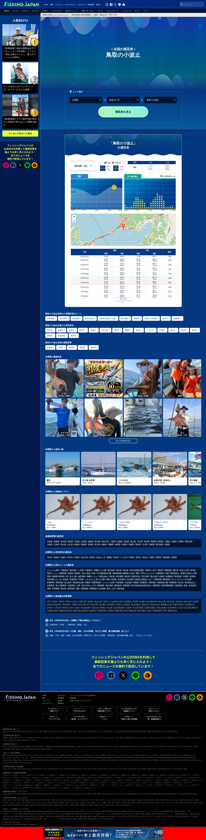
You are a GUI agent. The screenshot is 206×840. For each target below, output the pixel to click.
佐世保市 (5, 802)
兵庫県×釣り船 (161, 758)
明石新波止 (174, 573)
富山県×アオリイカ (122, 778)
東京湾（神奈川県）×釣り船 (145, 755)
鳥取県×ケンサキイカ (30, 783)
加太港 (84, 746)
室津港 (192, 576)
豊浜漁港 (51, 811)
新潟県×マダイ (92, 778)
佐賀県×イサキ (151, 785)
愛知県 (153, 541)
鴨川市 (37, 738)
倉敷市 (108, 805)
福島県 (90, 541)
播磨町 (127, 330)
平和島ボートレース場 (10, 814)
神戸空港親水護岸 (137, 570)
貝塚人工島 (69, 811)
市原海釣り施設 (82, 819)
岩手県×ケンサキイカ (19, 775)
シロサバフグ (52, 610)
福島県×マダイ (106, 775)
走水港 (110, 746)
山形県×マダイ (75, 775)
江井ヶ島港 (85, 573)
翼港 (49, 576)
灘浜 (78, 588)
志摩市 (128, 800)
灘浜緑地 (117, 585)
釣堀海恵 (50, 582)
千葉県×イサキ (17, 778)
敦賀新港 (22, 816)
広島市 (145, 738)
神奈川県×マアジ (60, 778)
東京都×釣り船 (130, 758)
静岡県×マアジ (39, 780)
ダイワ (137, 11)
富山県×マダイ (141, 778)
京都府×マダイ (130, 780)
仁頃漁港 (101, 588)
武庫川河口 (135, 576)
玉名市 (61, 805)
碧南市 (195, 802)
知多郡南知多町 (129, 738)
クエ (71, 607)
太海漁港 (18, 749)
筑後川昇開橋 (14, 816)
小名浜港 (62, 811)
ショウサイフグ (116, 601)
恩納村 (153, 802)
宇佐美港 (115, 746)
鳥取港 (67, 816)
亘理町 (124, 802)
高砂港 (112, 576)
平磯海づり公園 (100, 570)
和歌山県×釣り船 (141, 758)
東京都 (97, 541)
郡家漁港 (158, 579)
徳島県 (93, 347)
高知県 (90, 544)
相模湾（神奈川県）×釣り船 (111, 755)
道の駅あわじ (190, 582)
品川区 (160, 738)
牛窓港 (51, 816)
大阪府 (60, 347)
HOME (46, 4)
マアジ (106, 601)
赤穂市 (93, 330)
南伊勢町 (61, 802)
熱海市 (155, 738)
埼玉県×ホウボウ (186, 775)
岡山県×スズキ (65, 783)
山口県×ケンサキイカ (148, 783)
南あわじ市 (100, 557)
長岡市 (19, 740)
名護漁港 (159, 814)
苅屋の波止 (103, 576)
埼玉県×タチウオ (175, 775)
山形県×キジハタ (95, 775)
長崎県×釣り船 (157, 760)
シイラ (180, 607)
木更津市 (65, 800)
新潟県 (126, 541)
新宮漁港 (136, 816)
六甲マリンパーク (147, 573)
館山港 (11, 819)
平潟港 (184, 746)
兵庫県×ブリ (168, 780)
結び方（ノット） (72, 11)
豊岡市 (49, 336)
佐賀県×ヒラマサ (141, 785)
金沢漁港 (34, 746)
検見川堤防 (6, 816)
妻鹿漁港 (168, 570)
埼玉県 (35, 731)
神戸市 (82, 330)
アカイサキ (102, 610)
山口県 (70, 544)
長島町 (196, 800)
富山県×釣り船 (167, 760)
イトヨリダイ (138, 607)
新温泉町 (61, 336)
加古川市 (104, 330)
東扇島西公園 (168, 811)
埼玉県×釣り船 (86, 760)
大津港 (82, 811)
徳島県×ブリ (159, 783)
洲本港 (160, 570)
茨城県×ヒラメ (154, 775)
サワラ (68, 601)
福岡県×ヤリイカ (105, 785)
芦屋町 (172, 802)
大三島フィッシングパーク (50, 819)
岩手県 (63, 541)
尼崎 (137, 573)
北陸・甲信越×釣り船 (35, 755)
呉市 (119, 800)
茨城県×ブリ (145, 775)
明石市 (49, 330)
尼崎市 (194, 330)
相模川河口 (33, 814)
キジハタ (98, 601)
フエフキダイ (119, 607)
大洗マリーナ (52, 814)
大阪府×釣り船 (7, 760)
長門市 (114, 802)
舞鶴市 (181, 802)
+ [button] (74, 216)
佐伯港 (77, 816)
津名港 (125, 570)
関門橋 (154, 814)
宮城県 (77, 541)
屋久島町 (44, 805)
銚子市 (28, 740)
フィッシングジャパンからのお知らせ (83, 695)
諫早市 (91, 805)
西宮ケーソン (52, 573)
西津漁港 (48, 749)
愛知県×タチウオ (68, 780)
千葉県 (113, 541)
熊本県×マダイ (197, 785)
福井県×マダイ (195, 778)
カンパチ (161, 601)
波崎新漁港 (78, 814)
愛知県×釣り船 (171, 758)
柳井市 (77, 805)
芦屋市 (162, 330)
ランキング (59, 4)
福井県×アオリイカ (9, 780)
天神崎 (191, 814)
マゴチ (135, 601)
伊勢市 (33, 802)
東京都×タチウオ (37, 778)
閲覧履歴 (91, 4)
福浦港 (130, 746)
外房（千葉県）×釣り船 (127, 755)
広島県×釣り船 (181, 758)
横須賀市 (5, 738)
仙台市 (158, 802)
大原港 (10, 746)
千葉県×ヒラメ (7, 778)
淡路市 (71, 330)
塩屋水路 (73, 579)
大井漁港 (24, 749)
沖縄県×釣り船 (17, 760)
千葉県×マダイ (196, 775)
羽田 (121, 814)
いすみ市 (26, 738)
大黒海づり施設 (140, 814)
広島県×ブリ (115, 783)
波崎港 (43, 749)
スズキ (195, 601)
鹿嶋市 (32, 738)
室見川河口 (34, 816)
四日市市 (152, 800)
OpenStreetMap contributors (167, 245)
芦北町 (88, 802)
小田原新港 (47, 746)
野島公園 (107, 811)
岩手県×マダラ (7, 775)
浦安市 (28, 802)
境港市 (33, 740)
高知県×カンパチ (60, 785)
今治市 (45, 802)
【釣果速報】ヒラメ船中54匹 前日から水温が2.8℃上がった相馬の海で (20, 122)
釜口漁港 (109, 585)
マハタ (109, 607)
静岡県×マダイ (20, 780)
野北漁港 (27, 814)
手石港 (89, 746)
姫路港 (77, 573)
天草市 (24, 802)
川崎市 (72, 805)
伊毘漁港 (152, 582)
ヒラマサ (94, 604)
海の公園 (197, 814)
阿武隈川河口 (184, 814)
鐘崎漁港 (15, 746)
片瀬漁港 (74, 819)
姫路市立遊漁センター (144, 579)
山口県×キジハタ (125, 783)
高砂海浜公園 (78, 582)
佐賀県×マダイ (130, 785)
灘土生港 (154, 576)
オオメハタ (172, 610)
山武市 (5, 740)
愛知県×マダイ (58, 780)
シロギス (127, 601)
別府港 (185, 576)
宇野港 (57, 811)
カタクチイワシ (65, 610)
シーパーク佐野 (108, 582)
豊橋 (89, 816)
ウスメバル (161, 607)
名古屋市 (115, 800)
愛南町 (93, 802)
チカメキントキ (121, 610)
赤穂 (108, 579)
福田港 (118, 811)
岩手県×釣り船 (177, 760)
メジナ (128, 607)
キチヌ (65, 607)
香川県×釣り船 (7, 763)
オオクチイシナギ (80, 610)
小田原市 (52, 738)
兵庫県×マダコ (186, 780)
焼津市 (119, 802)
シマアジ (92, 610)
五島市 (77, 802)
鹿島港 (29, 811)
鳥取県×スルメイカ (54, 783)
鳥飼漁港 (100, 585)
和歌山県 (188, 541)
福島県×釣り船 (187, 760)
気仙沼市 (17, 805)
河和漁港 (50, 318)
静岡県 (160, 541)
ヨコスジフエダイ (54, 604)
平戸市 (93, 800)
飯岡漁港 (54, 746)
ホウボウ (66, 604)
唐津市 (182, 800)
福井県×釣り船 (152, 758)
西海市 (200, 802)
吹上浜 (189, 816)
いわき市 (98, 802)
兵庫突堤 (50, 585)
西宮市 (116, 330)
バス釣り (45, 11)
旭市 (136, 738)
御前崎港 (148, 814)
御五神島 (63, 318)
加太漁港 (76, 811)
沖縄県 (167, 544)
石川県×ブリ (151, 778)
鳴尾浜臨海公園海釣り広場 (123, 573)
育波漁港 (119, 582)
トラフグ (57, 607)
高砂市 (138, 330)
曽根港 (136, 582)
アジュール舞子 (53, 570)
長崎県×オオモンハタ (185, 785)
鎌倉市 (141, 738)
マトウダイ (141, 610)
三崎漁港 (194, 816)
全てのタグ (82, 4)
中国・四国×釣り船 (48, 755)
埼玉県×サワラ (164, 775)
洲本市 (172, 330)
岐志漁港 (94, 746)
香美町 (73, 336)
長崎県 (131, 544)
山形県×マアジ (85, 775)
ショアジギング (57, 11)
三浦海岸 (176, 811)
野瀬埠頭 (143, 582)
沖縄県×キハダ (79, 788)
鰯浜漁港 (166, 579)
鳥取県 (71, 347)
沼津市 (75, 738)
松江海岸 (67, 582)
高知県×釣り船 (116, 760)
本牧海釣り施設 (17, 811)
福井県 (146, 541)
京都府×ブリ (121, 780)
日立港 (126, 814)
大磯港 (112, 816)
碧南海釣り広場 (70, 814)
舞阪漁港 (38, 811)
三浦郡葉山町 (12, 740)
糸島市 (112, 738)
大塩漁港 (128, 582)
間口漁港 (21, 746)
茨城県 (119, 541)
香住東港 (119, 576)
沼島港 (87, 582)
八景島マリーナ (101, 814)
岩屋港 (70, 573)
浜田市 (67, 802)
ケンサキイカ (151, 601)
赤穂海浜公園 (162, 582)
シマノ (145, 11)
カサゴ (90, 601)
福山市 (177, 800)
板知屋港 (76, 318)
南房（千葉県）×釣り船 (10, 758)
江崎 (78, 585)
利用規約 (73, 698)
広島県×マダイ (95, 783)
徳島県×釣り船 (136, 760)
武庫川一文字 (150, 570)
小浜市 (117, 738)
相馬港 (156, 811)
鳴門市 (43, 800)
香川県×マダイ (188, 783)
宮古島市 (18, 802)
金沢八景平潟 (155, 746)
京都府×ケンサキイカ (110, 780)
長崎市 (27, 800)
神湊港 (5, 746)
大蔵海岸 (88, 570)
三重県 (167, 541)
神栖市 (188, 738)
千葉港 (163, 816)
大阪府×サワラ (150, 780)
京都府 (49, 347)
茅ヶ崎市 (12, 802)
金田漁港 (147, 746)
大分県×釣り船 (17, 763)
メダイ (110, 610)
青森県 (56, 541)
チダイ (49, 607)
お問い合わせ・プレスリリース (81, 701)
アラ (165, 610)
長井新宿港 (163, 746)
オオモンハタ (166, 604)
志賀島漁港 (27, 819)
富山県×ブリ (132, 778)
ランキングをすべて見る (20, 133)
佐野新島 (55, 588)
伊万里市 (39, 802)
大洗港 (12, 749)
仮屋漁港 (169, 576)
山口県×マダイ (136, 783)
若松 (39, 814)
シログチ (126, 604)
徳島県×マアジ (168, 783)
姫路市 (60, 330)
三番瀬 (24, 811)
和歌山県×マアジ (8, 783)
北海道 (50, 541)
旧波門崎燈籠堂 (167, 585)
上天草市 (82, 802)
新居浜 (110, 819)
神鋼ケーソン (92, 576)
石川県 (140, 541)
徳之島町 (10, 805)
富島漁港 (173, 582)
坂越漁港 (84, 588)
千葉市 (109, 802)
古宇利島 (105, 819)
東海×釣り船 (23, 755)
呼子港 (93, 814)
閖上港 (113, 811)
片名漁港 (31, 749)
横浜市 (16, 738)
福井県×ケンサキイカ (183, 778)
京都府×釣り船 (27, 760)
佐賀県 (124, 544)
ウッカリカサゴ (190, 607)
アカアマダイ (178, 604)
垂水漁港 (111, 570)
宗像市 (11, 738)
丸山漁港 (130, 579)
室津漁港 (178, 576)
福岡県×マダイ (95, 785)
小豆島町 (139, 800)
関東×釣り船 (6, 755)
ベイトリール (126, 11)
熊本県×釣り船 (126, 760)
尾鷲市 (82, 805)
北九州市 (106, 738)
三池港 (161, 811)
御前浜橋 (59, 582)
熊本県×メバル (17, 788)
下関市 (53, 800)
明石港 (118, 570)
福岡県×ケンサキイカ (118, 785)
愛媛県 (111, 544)
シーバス (15, 11)
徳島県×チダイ (178, 783)
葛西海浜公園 (99, 811)
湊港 (93, 573)
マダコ (61, 601)
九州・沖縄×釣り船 (61, 755)
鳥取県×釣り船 (56, 760)
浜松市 (10, 800)
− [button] (74, 220)
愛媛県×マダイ (30, 785)
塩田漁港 (178, 585)
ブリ (49, 601)
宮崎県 (151, 544)
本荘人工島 (184, 570)
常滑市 (162, 800)
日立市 (42, 738)
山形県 (84, 541)
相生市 (183, 330)
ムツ (149, 610)
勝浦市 (47, 738)
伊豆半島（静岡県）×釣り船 (186, 755)
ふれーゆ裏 (109, 814)
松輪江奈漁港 (123, 746)
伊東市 (96, 738)
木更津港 (130, 816)
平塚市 (24, 740)
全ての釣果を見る (123, 441)
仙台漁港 (94, 816)
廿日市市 (38, 805)
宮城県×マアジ (54, 775)
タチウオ (82, 601)
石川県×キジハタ (160, 778)
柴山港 (63, 588)
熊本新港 (17, 819)
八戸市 (168, 802)
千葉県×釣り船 (91, 758)
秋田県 (70, 541)
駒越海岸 (176, 318)
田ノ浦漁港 (101, 816)
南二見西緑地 (61, 585)
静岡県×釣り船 (101, 758)
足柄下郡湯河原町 (168, 738)
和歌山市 (65, 738)
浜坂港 (161, 576)
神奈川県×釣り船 (80, 758)
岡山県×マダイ (75, 783)
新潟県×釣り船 (191, 758)
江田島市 (145, 800)
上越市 (117, 805)
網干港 (175, 570)
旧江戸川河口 (136, 811)
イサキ (74, 604)
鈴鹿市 (138, 802)
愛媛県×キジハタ (49, 785)
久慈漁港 (40, 746)
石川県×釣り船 (27, 763)
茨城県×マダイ (136, 775)
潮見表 (98, 4)
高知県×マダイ (85, 785)
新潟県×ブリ (101, 778)
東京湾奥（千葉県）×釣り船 (66, 758)
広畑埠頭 (71, 585)
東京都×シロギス (49, 778)
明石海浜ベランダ (54, 579)
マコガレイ (189, 604)
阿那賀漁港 (96, 582)
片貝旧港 (170, 746)
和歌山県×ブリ (18, 783)
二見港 (81, 570)
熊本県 (138, 544)
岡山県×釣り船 (96, 760)
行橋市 (186, 802)
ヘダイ (77, 607)
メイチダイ (171, 607)
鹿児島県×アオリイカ (56, 788)
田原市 (133, 802)
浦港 (49, 588)
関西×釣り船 (15, 755)
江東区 (150, 738)
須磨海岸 (64, 570)
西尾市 (148, 802)
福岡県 (117, 544)
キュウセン (135, 604)
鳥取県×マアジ (42, 783)
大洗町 (72, 802)
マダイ (54, 601)
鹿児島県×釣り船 (147, 760)
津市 (192, 800)
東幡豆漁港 (83, 816)
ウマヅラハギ (83, 604)
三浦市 (21, 738)
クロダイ (111, 604)
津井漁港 (120, 588)
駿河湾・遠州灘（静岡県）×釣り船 (165, 755)
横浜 (33, 811)
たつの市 (150, 330)
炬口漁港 (145, 576)
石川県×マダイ (171, 778)
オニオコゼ (85, 607)
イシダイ (102, 604)
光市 (176, 802)
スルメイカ (154, 604)
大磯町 (104, 802)
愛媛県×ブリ (39, 785)
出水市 (122, 805)
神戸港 (193, 570)
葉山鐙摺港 (6, 749)
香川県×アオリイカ (9, 785)
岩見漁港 (192, 585)
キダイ (102, 607)
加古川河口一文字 (88, 585)
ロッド (100, 11)
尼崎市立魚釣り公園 (188, 573)
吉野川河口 (143, 816)
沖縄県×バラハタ (90, 788)
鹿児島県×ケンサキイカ (41, 788)
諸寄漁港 (71, 588)
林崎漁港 (62, 573)
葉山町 (5, 805)
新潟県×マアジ (110, 778)
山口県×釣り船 (77, 760)
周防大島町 (20, 800)
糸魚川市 (66, 805)
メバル (142, 601)
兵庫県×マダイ (177, 780)
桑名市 (27, 805)
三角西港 (169, 816)
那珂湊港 (195, 746)
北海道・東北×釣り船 (74, 755)
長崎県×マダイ (161, 785)
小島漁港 (183, 816)
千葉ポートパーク (169, 814)
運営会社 (61, 703)
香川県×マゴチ (20, 785)
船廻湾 (136, 318)
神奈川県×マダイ (71, 778)
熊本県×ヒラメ (7, 788)
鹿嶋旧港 (28, 746)
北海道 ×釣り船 (67, 760)
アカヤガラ (157, 610)
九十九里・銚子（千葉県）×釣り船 (29, 758)
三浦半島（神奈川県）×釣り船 (91, 755)
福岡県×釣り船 (111, 758)
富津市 (70, 738)
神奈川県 (105, 541)
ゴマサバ (179, 601)
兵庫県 (180, 541)
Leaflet (154, 245)
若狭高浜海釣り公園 (107, 318)
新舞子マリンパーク (147, 811)
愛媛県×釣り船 (106, 760)
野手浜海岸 (89, 318)
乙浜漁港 (141, 746)
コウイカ (170, 601)
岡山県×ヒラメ (85, 783)
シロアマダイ (150, 607)
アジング (35, 11)
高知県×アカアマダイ (73, 785)
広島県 (56, 544)
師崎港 (177, 814)
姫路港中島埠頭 (58, 576)
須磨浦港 (126, 585)
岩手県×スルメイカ (33, 775)
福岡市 (122, 738)
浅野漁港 (156, 585)
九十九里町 (81, 800)
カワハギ (187, 601)
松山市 (172, 800)
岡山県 (82, 347)
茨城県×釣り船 (120, 758)
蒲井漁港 (124, 318)
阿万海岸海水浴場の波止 (141, 585)
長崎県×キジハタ (172, 785)
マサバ (118, 604)
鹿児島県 (159, 544)
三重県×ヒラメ (97, 780)
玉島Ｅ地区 (60, 814)
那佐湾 (165, 318)
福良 (185, 585)
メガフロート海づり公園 (95, 579)
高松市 (191, 802)
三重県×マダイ (88, 780)
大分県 (145, 544)
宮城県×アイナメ (64, 775)
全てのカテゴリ (70, 4)
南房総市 (59, 738)
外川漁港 (189, 746)
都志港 (127, 576)
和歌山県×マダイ (197, 780)
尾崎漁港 (93, 588)
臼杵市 (143, 802)
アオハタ (132, 610)
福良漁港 (81, 576)
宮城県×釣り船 (37, 760)
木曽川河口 (86, 814)
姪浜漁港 (37, 749)
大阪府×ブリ (159, 780)
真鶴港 (60, 746)
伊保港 (113, 579)
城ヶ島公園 (176, 816)
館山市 (80, 738)
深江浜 (180, 582)
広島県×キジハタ (105, 783)
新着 (51, 4)
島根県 (83, 544)
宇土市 (87, 805)
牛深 (21, 819)
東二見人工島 (71, 576)
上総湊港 (78, 746)
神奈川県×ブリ (82, 778)
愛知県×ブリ (49, 780)
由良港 (65, 579)
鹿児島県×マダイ (27, 788)
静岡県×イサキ (30, 780)
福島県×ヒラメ (116, 775)
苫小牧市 (50, 805)
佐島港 (100, 746)
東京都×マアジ (27, 778)
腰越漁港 (66, 746)
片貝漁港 (20, 814)
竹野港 (81, 579)
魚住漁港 (121, 579)
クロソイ (95, 607)
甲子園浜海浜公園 (104, 573)
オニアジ (145, 604)
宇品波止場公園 (36, 819)
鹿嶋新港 (72, 746)
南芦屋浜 (73, 570)
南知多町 (50, 802)
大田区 (183, 738)
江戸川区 (178, 738)
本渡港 (72, 816)
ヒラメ (75, 601)
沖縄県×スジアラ (69, 788)
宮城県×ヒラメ (44, 775)
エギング (25, 11)
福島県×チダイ (126, 775)
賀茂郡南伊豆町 (196, 738)
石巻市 (88, 800)
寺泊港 (135, 746)
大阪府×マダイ (140, 780)
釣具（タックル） (88, 11)
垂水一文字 (111, 588)
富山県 (133, 541)
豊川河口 (131, 814)
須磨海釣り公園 (162, 573)
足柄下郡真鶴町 (88, 738)
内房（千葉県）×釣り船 (48, 758)
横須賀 (28, 816)
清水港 (129, 811)
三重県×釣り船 (47, 760)
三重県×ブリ (79, 780)
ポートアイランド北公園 (181, 579)
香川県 (97, 544)
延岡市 (124, 800)
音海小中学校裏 (150, 318)
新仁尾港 (67, 819)
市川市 (22, 805)
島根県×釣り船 (197, 760)
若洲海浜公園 (7, 811)
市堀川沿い (177, 746)
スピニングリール (112, 11)
